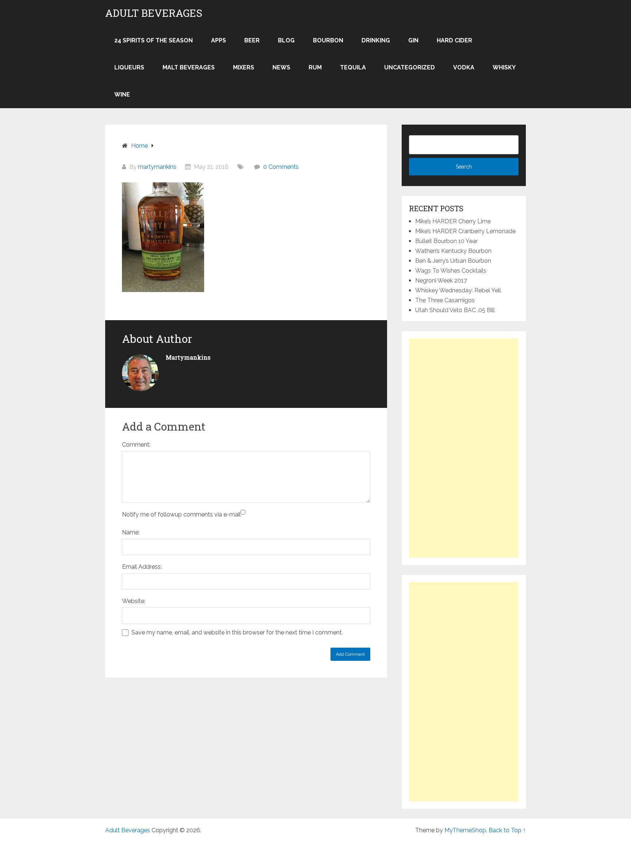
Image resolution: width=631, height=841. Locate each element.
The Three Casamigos (445, 300)
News (281, 67)
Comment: (136, 444)
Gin (413, 40)
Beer (252, 40)
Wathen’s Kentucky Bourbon (453, 250)
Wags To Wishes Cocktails (450, 270)
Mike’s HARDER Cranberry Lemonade (465, 231)
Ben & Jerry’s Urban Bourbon (453, 260)
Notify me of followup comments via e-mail (181, 514)
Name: (130, 532)
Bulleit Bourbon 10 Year (446, 241)
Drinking (376, 40)
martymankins (157, 166)
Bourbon (328, 40)
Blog (286, 40)
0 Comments (281, 166)
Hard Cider (454, 40)
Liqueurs (129, 67)
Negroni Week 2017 (441, 280)
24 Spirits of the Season (153, 40)
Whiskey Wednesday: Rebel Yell (458, 290)
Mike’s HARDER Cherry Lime (453, 221)
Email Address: (142, 566)
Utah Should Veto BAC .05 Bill (455, 310)
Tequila (353, 67)
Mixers (243, 67)
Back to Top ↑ (507, 830)
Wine (122, 94)
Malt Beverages (188, 67)
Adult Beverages (153, 13)
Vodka (463, 67)
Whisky (504, 67)
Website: (133, 601)
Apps (218, 40)
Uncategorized (409, 67)
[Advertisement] (464, 448)
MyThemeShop (465, 830)
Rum (315, 67)
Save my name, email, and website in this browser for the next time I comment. (237, 632)
